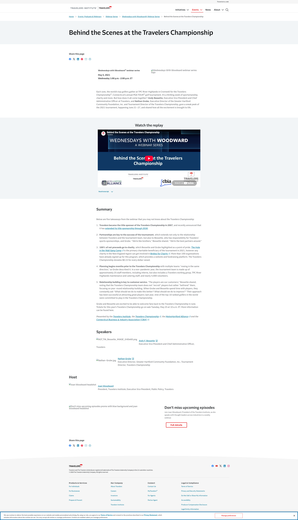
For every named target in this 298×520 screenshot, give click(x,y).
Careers (113, 491)
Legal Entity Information (190, 509)
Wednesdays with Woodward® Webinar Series (141, 16)
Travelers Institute (122, 317)
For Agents (151, 495)
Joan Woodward (106, 386)
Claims (71, 495)
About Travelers (116, 486)
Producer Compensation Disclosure (194, 504)
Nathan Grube (124, 359)
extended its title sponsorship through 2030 (126, 228)
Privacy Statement (150, 515)
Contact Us (152, 486)
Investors (114, 495)
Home (71, 16)
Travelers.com (223, 1)
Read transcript (104, 191)
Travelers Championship (147, 317)
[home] (91, 8)
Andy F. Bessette (147, 341)
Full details (176, 425)
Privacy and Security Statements (193, 491)
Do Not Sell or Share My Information (194, 495)
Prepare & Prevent (75, 500)
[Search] (227, 9)
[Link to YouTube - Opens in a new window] (217, 466)
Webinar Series (112, 16)
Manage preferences (228, 515)
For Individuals (74, 486)
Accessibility (185, 500)
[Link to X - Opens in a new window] (221, 466)
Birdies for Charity (159, 254)
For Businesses (74, 491)
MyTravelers (152, 491)
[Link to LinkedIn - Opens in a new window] (225, 466)
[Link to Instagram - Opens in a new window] (229, 466)
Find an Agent (152, 500)
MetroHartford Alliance (177, 317)
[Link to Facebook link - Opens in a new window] (213, 466)
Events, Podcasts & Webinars (89, 16)
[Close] (294, 515)
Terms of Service (187, 486)
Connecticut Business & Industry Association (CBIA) (121, 320)
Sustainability (116, 500)
